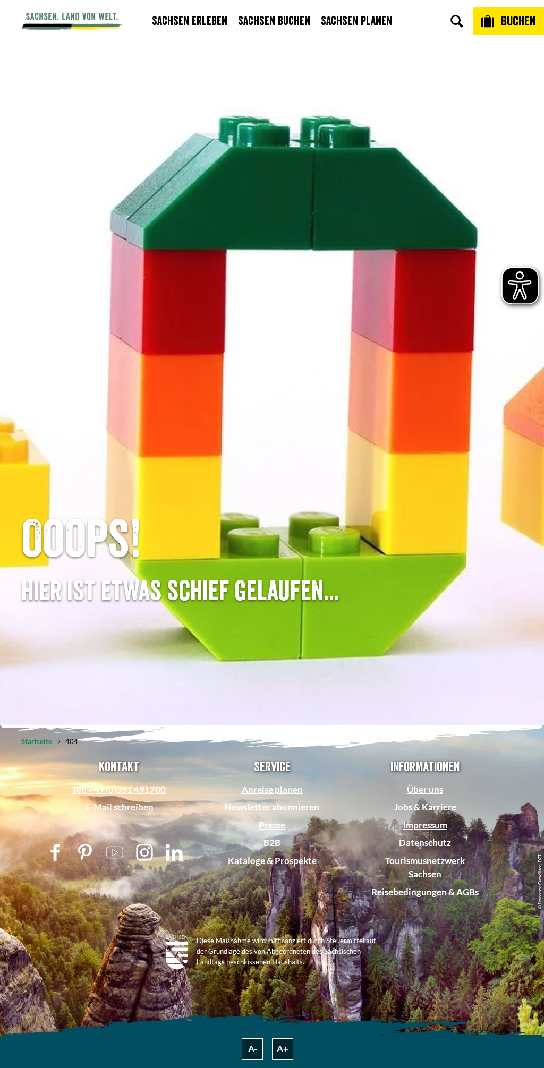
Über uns (425, 789)
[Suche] (457, 21)
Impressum (425, 825)
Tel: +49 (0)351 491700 (119, 789)
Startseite (36, 741)
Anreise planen (272, 789)
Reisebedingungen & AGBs (425, 892)
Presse (272, 825)
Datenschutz (425, 842)
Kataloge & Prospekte (272, 860)
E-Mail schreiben (119, 807)
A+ (282, 1048)
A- (252, 1048)
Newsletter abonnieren (272, 807)
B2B (272, 842)
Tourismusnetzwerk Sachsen (425, 867)
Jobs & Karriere (425, 807)
